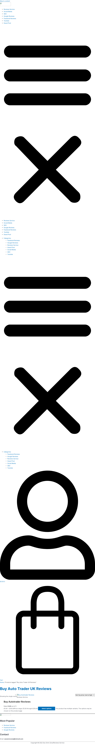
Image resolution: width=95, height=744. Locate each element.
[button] (47, 122)
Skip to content (5, 1)
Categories (7, 238)
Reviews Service (9, 9)
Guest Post (7, 23)
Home (2, 682)
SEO (5, 14)
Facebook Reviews (10, 18)
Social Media (8, 11)
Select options (46, 708)
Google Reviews (9, 16)
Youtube (6, 21)
